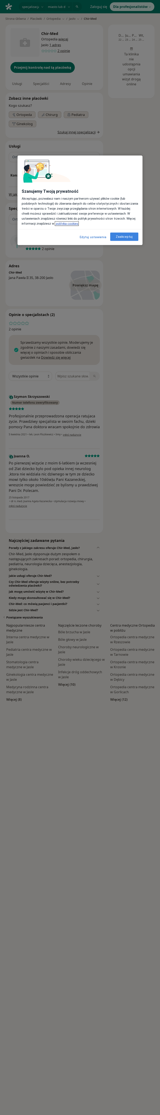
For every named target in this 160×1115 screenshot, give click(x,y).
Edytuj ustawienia (93, 237)
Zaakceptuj (124, 237)
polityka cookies (66, 223)
